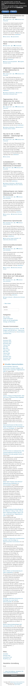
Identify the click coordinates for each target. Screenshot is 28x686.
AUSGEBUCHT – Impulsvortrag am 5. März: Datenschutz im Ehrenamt (12, 163)
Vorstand (13, 128)
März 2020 (5, 351)
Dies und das (7, 36)
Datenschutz (19, 92)
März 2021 (5, 348)
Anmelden (5, 653)
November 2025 (7, 340)
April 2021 (5, 346)
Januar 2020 (6, 354)
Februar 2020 (6, 353)
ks (14, 19)
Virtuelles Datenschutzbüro (14, 364)
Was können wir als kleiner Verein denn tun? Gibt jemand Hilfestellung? (13, 276)
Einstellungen (19, 7)
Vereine (9, 63)
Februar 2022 (6, 345)
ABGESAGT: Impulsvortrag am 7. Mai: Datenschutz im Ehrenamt (13, 70)
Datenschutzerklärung (18, 683)
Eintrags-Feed (6, 655)
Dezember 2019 (7, 356)
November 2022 (7, 343)
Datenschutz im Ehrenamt (8, 94)
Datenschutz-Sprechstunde (12, 221)
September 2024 (7, 341)
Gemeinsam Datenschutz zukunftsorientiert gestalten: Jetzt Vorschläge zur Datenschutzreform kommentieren (13, 540)
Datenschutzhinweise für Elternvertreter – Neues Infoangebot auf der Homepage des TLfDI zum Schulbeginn (13, 426)
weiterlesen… (18, 34)
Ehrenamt (5, 63)
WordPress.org (6, 658)
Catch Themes (17, 684)
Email (4, 666)
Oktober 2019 (6, 359)
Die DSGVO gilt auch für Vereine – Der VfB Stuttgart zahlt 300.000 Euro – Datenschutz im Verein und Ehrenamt (13, 330)
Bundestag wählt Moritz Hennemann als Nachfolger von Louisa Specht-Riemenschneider (13, 600)
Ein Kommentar (18, 45)
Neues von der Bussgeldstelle (10, 61)
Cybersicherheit (15, 36)
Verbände (21, 184)
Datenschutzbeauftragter (8, 184)
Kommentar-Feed (7, 657)
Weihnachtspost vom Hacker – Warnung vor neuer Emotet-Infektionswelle (13, 193)
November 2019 (7, 358)
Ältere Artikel (7, 303)
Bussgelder (21, 61)
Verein (15, 94)
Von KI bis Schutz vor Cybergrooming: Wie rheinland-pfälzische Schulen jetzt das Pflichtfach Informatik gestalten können (13, 452)
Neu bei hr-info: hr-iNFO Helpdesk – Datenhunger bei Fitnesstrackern (13, 135)
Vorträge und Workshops (9, 92)
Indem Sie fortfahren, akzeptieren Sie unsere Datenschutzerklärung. (13, 672)
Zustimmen (5, 11)
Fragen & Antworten (14, 238)
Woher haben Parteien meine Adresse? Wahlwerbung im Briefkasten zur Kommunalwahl (12, 483)
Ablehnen (13, 11)
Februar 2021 (6, 350)
